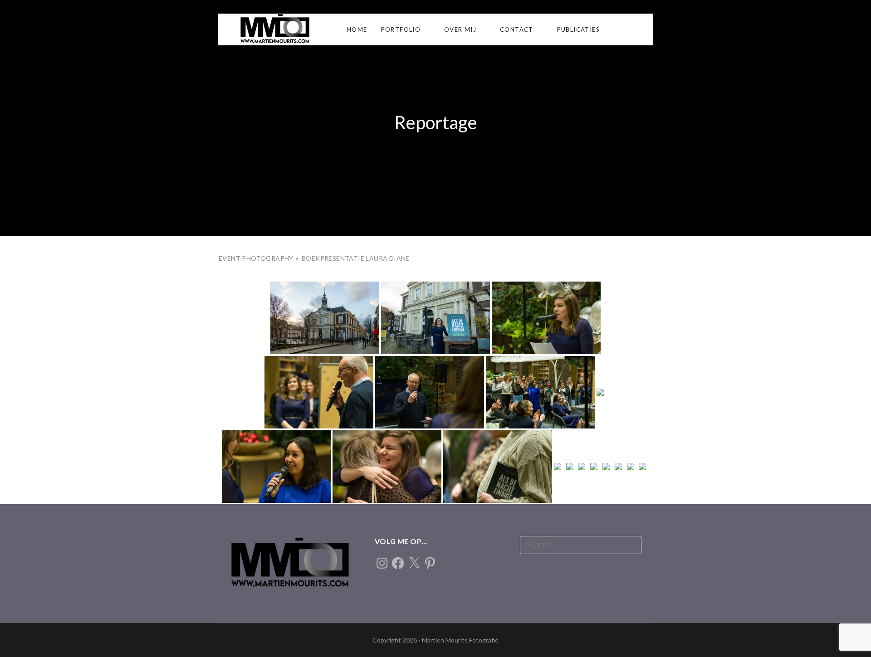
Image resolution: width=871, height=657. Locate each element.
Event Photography (257, 258)
